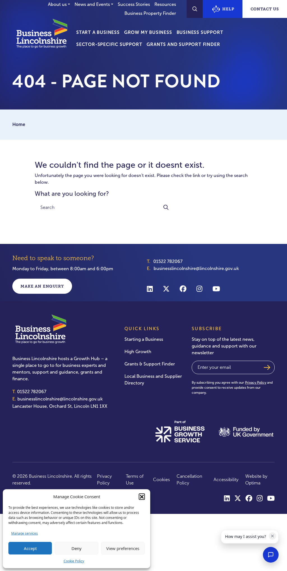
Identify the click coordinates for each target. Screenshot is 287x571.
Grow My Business (148, 32)
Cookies (161, 479)
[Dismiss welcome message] (272, 536)
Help (228, 9)
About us (57, 4)
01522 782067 (167, 261)
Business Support (200, 32)
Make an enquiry (42, 286)
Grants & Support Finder (149, 364)
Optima (252, 483)
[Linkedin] (150, 288)
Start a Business (98, 32)
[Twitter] (166, 288)
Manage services (24, 533)
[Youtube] (216, 288)
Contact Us (265, 9)
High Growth (137, 351)
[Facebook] (183, 288)
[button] (142, 496)
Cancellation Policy (189, 479)
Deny (76, 548)
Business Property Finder (150, 13)
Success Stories (134, 4)
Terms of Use (135, 479)
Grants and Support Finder (183, 44)
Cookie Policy (74, 561)
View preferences (122, 548)
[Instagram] (199, 288)
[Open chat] (271, 555)
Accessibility (226, 479)
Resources (165, 4)
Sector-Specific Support (109, 44)
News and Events (92, 4)
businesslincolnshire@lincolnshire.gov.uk (196, 268)
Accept (30, 548)
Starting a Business (143, 339)
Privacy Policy (255, 382)
